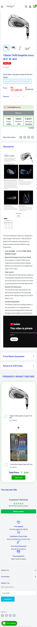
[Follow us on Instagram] (14, 615)
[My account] (30, 6)
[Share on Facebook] (20, 137)
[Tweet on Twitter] (28, 137)
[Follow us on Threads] (10, 615)
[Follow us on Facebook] (2, 615)
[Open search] (26, 6)
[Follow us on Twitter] (6, 615)
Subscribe (8, 599)
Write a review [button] (18, 511)
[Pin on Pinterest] (24, 137)
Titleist (6, 67)
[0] (34, 6)
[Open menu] (2, 7)
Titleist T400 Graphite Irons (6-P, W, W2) (20, 416)
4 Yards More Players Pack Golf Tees (21, 464)
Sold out (18, 113)
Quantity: (6, 96)
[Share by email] (32, 137)
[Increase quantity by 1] (24, 96)
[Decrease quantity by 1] (13, 96)
